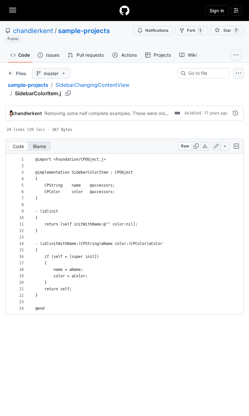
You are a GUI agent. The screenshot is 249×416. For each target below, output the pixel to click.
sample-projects (84, 31)
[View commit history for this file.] (235, 113)
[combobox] (206, 73)
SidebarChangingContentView (92, 85)
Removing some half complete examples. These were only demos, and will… (124, 113)
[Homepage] (124, 10)
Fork (194, 30)
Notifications (156, 30)
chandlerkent (33, 31)
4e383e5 (192, 112)
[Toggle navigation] (13, 10)
